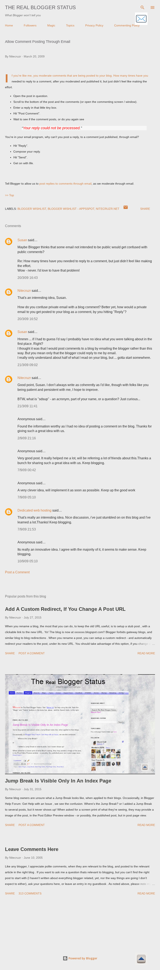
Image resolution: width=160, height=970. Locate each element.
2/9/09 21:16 (27, 438)
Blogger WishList (32, 208)
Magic (51, 25)
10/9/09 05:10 (28, 561)
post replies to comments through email (65, 183)
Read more (146, 653)
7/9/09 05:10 (27, 497)
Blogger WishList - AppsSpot (71, 208)
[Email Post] (125, 208)
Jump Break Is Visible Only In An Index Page (58, 781)
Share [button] (145, 208)
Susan (22, 240)
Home (9, 25)
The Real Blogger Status (40, 7)
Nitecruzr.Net (107, 208)
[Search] (142, 7)
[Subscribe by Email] (141, 19)
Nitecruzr (24, 290)
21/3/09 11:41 (28, 406)
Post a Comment (17, 572)
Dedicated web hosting (34, 510)
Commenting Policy (127, 25)
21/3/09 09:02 (28, 365)
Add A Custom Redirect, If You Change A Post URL (65, 609)
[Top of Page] (141, 959)
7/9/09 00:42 (27, 470)
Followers (30, 25)
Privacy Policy (94, 25)
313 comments (30, 893)
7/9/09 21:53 (27, 529)
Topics (70, 25)
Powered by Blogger (82, 958)
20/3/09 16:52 (28, 319)
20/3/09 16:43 (28, 277)
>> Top (9, 195)
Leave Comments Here (31, 849)
